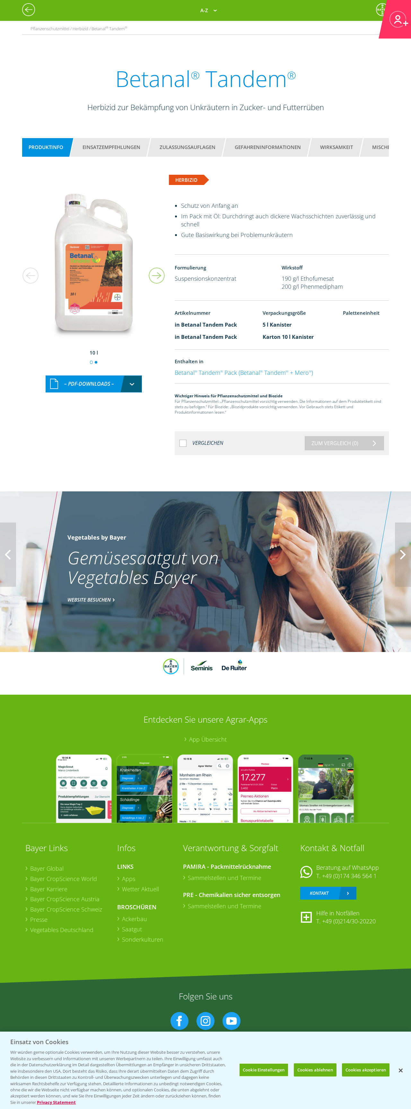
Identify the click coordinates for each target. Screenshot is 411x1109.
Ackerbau (134, 919)
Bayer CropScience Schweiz (66, 909)
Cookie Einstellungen (264, 1069)
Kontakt (319, 893)
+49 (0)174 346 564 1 (349, 876)
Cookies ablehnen (315, 1069)
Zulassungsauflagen (187, 147)
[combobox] (94, 383)
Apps (128, 879)
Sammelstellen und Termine (224, 878)
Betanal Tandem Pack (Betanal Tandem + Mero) (244, 372)
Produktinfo (46, 147)
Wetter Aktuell (140, 889)
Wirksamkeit (336, 147)
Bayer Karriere (48, 889)
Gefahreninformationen (268, 147)
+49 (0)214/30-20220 (349, 921)
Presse (39, 919)
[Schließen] (401, 1070)
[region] (205, 1070)
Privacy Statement (56, 1102)
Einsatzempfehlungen (111, 147)
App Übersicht (208, 739)
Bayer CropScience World (63, 879)
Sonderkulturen (142, 939)
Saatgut (132, 929)
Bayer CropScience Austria (65, 899)
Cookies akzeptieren (365, 1069)
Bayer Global (47, 868)
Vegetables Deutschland (61, 930)
